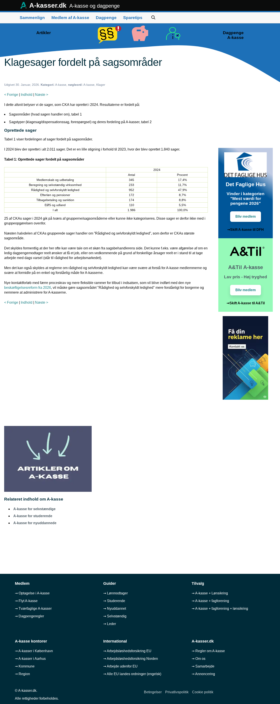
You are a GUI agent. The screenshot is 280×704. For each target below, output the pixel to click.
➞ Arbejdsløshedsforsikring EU (127, 651)
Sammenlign (32, 17)
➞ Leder (109, 624)
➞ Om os (198, 658)
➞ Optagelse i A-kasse (32, 593)
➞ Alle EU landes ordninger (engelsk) (132, 674)
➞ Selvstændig (114, 616)
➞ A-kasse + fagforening (210, 601)
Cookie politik (202, 692)
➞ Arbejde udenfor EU (120, 666)
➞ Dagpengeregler (29, 616)
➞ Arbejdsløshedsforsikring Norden (130, 658)
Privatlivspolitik (177, 692)
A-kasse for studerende (32, 516)
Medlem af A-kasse (70, 17)
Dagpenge (106, 17)
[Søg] (153, 17)
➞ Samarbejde (203, 666)
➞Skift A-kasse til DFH (245, 229)
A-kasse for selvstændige (34, 509)
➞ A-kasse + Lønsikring (210, 593)
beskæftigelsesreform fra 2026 (27, 287)
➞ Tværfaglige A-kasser (33, 608)
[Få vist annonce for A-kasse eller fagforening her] (245, 398)
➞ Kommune (25, 666)
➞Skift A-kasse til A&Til (246, 303)
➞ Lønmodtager (115, 593)
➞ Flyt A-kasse (26, 601)
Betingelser (153, 692)
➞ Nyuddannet (114, 608)
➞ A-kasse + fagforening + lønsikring (220, 608)
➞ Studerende (114, 601)
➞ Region (22, 674)
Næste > (41, 94)
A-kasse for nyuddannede (34, 523)
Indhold (26, 94)
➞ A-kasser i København (34, 651)
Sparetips (132, 17)
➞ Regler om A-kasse (208, 651)
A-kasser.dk (74, 5)
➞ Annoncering (203, 674)
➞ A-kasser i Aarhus (30, 658)
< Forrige (11, 94)
